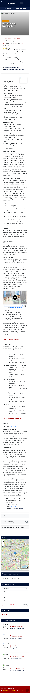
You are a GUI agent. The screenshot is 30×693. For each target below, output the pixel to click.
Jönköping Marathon (16, 648)
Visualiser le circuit (11, 339)
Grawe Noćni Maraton (16, 638)
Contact (14, 690)
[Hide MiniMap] (27, 567)
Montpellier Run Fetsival (16, 307)
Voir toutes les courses (22, 679)
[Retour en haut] (27, 690)
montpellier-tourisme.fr (18, 508)
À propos (21, 690)
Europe (7, 43)
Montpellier (6, 45)
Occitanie (19, 43)
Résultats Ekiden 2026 (11, 67)
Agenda (9, 8)
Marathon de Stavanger (17, 628)
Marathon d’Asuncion (16, 659)
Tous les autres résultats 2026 (13, 69)
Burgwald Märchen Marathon (18, 670)
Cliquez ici (13, 426)
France (13, 43)
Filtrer (12, 604)
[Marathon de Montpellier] (23, 80)
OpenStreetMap (20, 569)
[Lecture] (15, 297)
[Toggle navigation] (27, 3)
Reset (25, 604)
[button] (15, 553)
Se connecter (6, 690)
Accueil (4, 8)
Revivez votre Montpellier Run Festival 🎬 (15, 306)
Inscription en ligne (11, 418)
